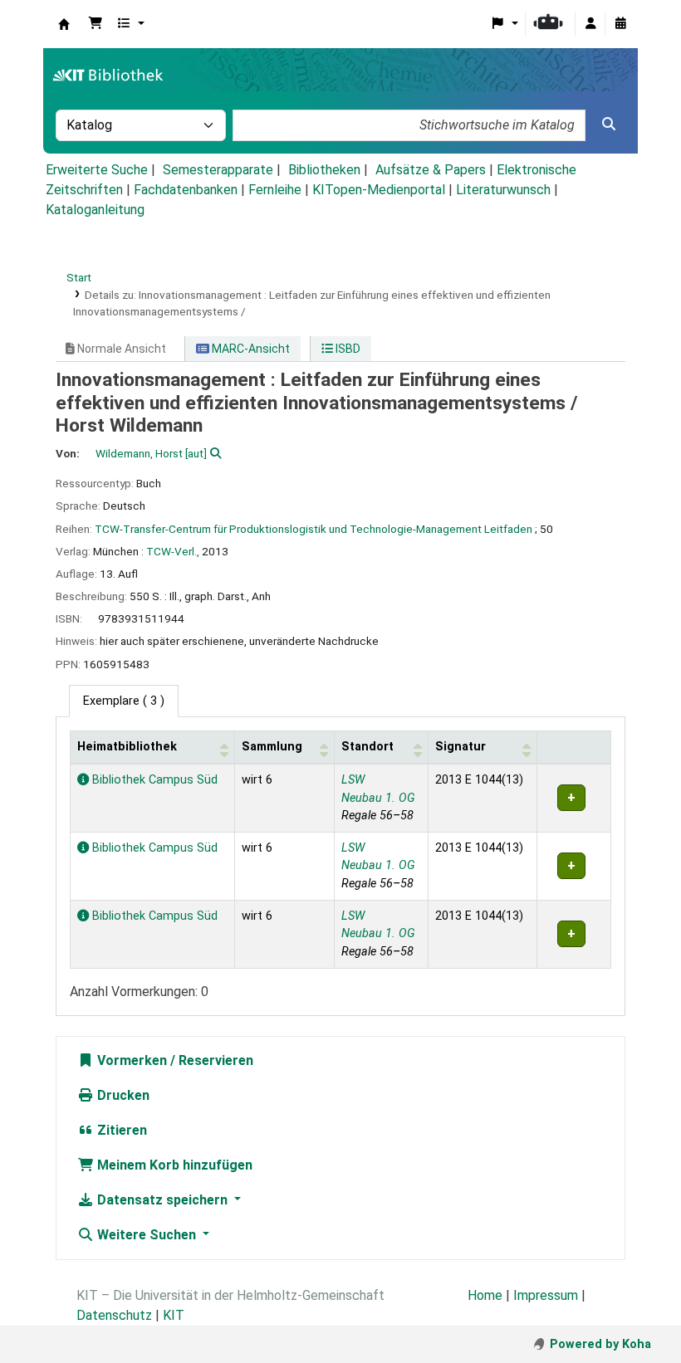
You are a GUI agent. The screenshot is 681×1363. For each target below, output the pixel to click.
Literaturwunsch (503, 190)
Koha (64, 24)
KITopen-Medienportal (378, 190)
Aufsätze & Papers (430, 170)
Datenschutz (114, 1315)
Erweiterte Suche (97, 170)
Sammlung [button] (272, 747)
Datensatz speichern (162, 1200)
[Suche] (608, 124)
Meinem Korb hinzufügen (173, 1165)
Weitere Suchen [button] (146, 1235)
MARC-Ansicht (249, 348)
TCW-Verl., (172, 551)
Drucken (121, 1095)
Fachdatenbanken (186, 190)
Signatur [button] (460, 747)
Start (78, 277)
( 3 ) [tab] (123, 701)
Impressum (545, 1295)
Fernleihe (274, 190)
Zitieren (120, 1130)
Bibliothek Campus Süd (153, 780)
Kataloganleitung (95, 209)
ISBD (346, 348)
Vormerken (130, 1060)
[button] (95, 24)
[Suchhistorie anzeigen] (620, 24)
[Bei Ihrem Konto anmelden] (590, 24)
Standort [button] (367, 747)
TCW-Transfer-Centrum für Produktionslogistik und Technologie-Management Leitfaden (313, 528)
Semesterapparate (218, 170)
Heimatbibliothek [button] (127, 747)
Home (485, 1295)
